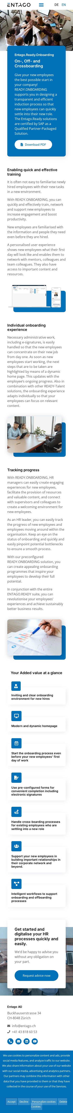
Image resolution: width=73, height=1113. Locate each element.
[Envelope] (18, 1041)
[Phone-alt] (10, 1041)
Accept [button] (12, 1101)
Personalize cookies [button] (44, 1101)
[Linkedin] (27, 1041)
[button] (41, 5)
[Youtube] (35, 1041)
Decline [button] (23, 1101)
